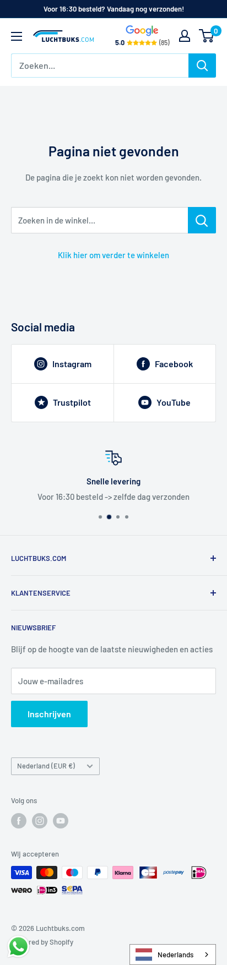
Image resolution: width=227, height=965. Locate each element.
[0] (207, 35)
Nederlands (175, 954)
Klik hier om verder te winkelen (113, 255)
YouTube (173, 402)
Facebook (174, 363)
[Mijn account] (184, 36)
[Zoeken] (202, 65)
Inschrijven (49, 713)
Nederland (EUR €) (46, 765)
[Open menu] (16, 36)
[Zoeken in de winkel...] (202, 220)
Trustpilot (72, 402)
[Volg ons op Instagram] (39, 820)
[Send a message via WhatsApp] (18, 946)
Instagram (71, 363)
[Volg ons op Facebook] (18, 820)
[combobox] (172, 954)
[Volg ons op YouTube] (60, 820)
